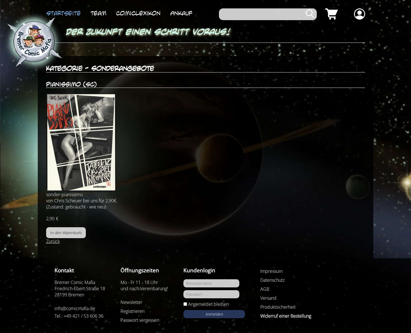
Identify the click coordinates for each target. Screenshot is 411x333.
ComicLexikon (138, 13)
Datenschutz (272, 280)
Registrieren (133, 311)
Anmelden (214, 314)
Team (98, 13)
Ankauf (181, 13)
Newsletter (131, 302)
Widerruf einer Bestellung (285, 316)
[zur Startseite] (33, 42)
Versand (268, 298)
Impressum (271, 271)
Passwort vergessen (140, 320)
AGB (264, 289)
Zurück (53, 241)
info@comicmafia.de (75, 308)
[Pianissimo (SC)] (205, 142)
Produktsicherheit (278, 307)
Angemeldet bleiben (208, 304)
